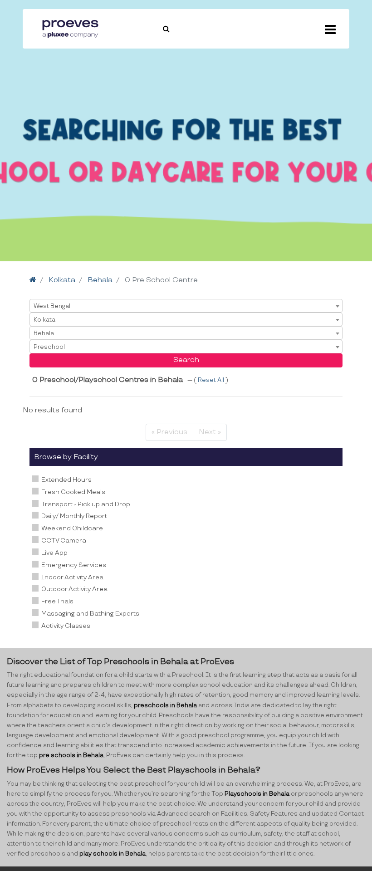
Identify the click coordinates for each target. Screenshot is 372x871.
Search (186, 360)
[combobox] (186, 306)
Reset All (211, 380)
